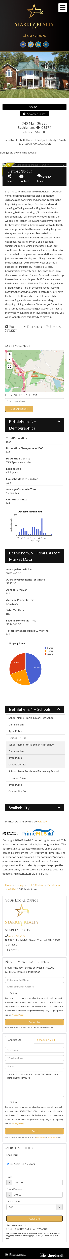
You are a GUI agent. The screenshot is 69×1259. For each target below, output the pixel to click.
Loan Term (12, 1154)
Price (9, 1177)
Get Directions (19, 408)
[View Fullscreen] (9, 366)
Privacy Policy (18, 1015)
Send (35, 1131)
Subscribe (34, 1022)
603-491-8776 (36, 36)
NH (29, 884)
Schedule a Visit (46, 1039)
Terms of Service (52, 1137)
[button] (34, 107)
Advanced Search (36, 113)
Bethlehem (53, 884)
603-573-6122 (16, 935)
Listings (19, 884)
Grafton (39, 884)
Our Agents (12, 949)
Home (8, 884)
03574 (12, 889)
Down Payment (14, 1189)
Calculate (34, 1218)
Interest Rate (13, 1201)
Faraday (42, 821)
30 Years (15, 1163)
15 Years (29, 1163)
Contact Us (12, 944)
